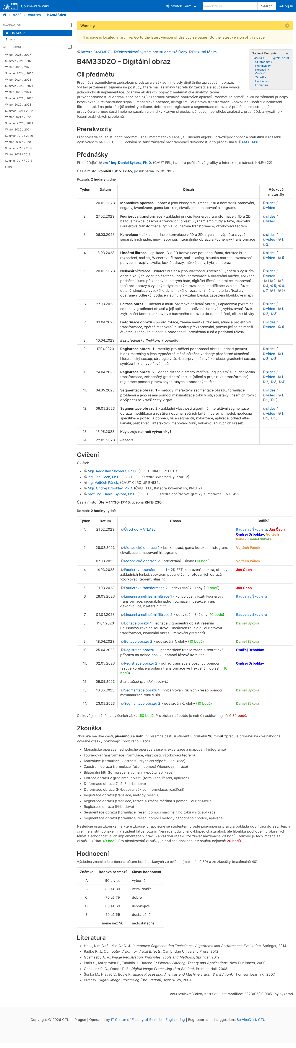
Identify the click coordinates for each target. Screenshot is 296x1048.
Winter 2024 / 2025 (18, 79)
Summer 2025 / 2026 (19, 61)
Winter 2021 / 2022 (18, 117)
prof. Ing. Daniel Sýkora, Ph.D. (127, 162)
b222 (17, 15)
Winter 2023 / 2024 (18, 92)
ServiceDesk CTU (251, 1019)
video (270, 207)
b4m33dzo (56, 15)
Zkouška (260, 77)
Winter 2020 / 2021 (18, 129)
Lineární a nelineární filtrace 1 (148, 596)
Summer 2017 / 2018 (18, 160)
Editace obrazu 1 (138, 623)
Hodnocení (262, 81)
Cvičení (260, 73)
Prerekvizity (263, 65)
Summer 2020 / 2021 (19, 123)
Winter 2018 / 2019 (17, 154)
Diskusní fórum (204, 52)
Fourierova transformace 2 (146, 588)
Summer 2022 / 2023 (19, 98)
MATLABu (250, 142)
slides (270, 203)
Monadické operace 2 (142, 561)
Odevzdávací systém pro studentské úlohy (152, 52)
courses (34, 15)
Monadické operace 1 (141, 547)
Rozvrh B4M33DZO (96, 52)
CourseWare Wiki (35, 6)
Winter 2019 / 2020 (18, 141)
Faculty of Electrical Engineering (158, 1019)
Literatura (261, 85)
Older (8, 167)
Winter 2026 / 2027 (18, 54)
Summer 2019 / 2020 (19, 135)
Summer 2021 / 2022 (19, 110)
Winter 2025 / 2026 (18, 67)
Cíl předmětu (263, 62)
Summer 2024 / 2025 (19, 73)
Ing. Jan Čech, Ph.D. (104, 477)
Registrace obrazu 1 (140, 650)
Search (266, 6)
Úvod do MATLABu (140, 529)
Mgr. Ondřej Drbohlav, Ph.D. (110, 488)
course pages (196, 37)
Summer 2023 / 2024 (19, 86)
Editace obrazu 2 (138, 641)
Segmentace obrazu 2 (142, 703)
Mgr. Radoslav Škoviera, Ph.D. (112, 471)
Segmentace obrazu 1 (142, 690)
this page (257, 37)
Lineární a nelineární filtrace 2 (148, 614)
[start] (6, 14)
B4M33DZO (17, 32)
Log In (288, 6)
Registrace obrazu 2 (140, 663)
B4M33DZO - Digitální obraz (270, 58)
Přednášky (262, 69)
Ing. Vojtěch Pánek (103, 482)
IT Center (118, 1019)
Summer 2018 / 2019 (19, 148)
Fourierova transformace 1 (145, 569)
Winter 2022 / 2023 (18, 104)
